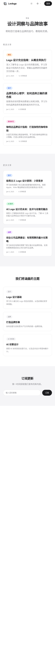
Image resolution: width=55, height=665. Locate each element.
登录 (48, 3)
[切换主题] (31, 4)
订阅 (47, 392)
